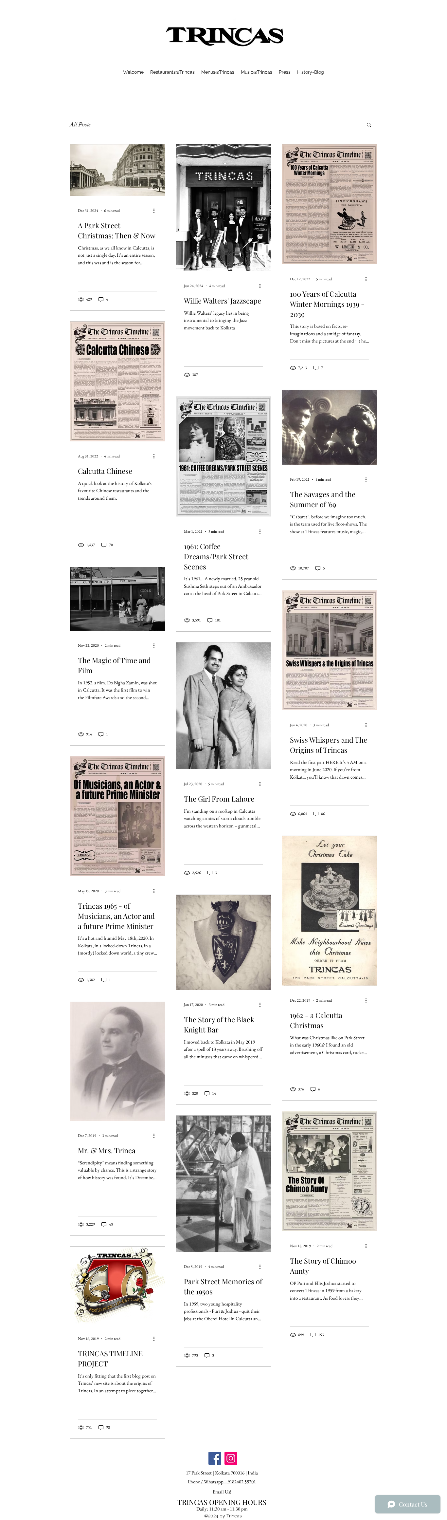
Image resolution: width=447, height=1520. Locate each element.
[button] (369, 125)
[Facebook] (214, 1458)
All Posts (80, 124)
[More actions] (156, 210)
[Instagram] (230, 1458)
